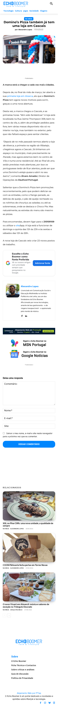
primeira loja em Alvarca (20, 96)
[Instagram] (45, 703)
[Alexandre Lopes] (12, 300)
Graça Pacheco (16, 610)
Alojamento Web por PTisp (29, 693)
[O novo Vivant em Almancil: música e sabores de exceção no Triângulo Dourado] (29, 587)
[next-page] (9, 615)
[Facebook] (22, 315)
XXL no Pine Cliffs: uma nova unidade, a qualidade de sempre (28, 524)
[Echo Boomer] (16, 4)
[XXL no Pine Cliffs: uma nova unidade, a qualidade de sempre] (29, 505)
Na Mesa (28, 19)
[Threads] (54, 703)
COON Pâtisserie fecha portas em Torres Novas (25, 565)
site (18, 225)
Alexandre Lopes (25, 30)
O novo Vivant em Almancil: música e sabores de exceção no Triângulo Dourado (26, 605)
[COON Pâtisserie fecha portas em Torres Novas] (29, 547)
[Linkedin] (26, 315)
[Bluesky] (49, 703)
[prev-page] (4, 615)
